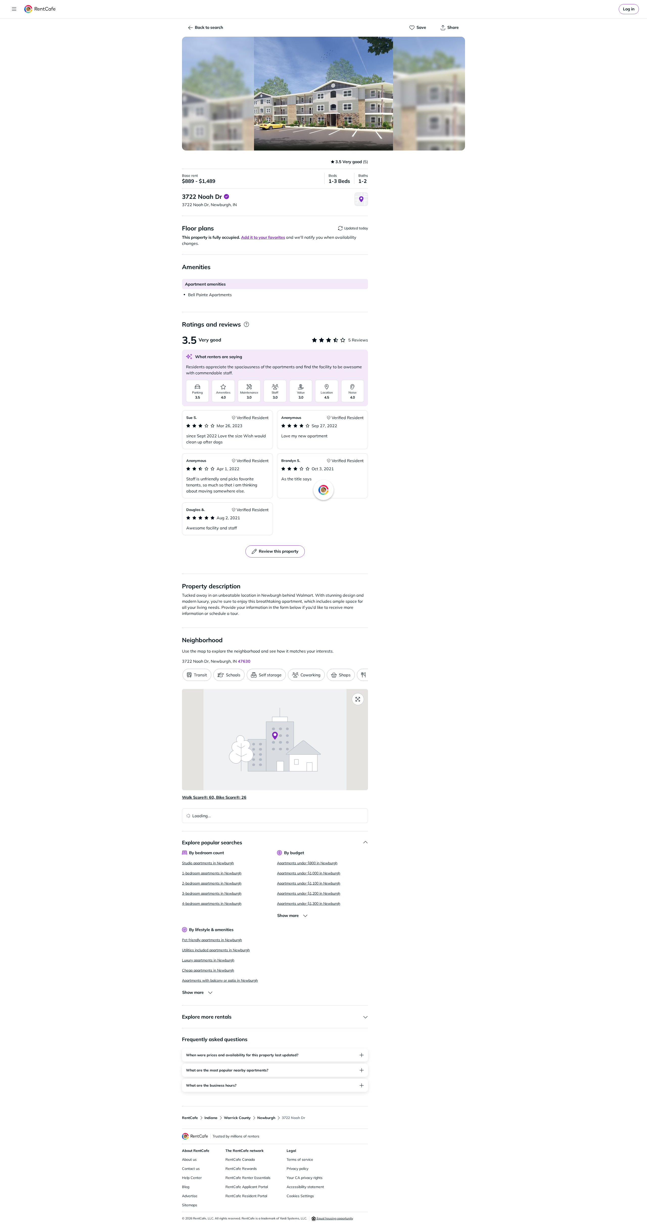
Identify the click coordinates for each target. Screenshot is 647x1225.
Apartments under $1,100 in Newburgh (308, 883)
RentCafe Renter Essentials (247, 1177)
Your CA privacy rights (304, 1177)
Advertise (189, 1196)
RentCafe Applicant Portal (246, 1187)
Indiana (210, 1117)
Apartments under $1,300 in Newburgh (308, 903)
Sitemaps (189, 1205)
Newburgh (266, 1117)
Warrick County (237, 1117)
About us (189, 1159)
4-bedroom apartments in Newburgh (211, 903)
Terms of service (300, 1159)
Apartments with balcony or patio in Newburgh (220, 980)
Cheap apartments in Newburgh (208, 970)
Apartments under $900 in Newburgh (307, 863)
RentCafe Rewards (241, 1168)
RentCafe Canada (240, 1159)
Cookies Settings (300, 1196)
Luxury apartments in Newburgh (208, 960)
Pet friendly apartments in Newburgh (212, 940)
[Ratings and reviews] (246, 324)
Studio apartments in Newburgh (208, 863)
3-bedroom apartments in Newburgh (211, 893)
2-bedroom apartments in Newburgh (211, 883)
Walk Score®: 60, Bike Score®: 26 (214, 797)
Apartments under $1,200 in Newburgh (308, 893)
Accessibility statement (305, 1187)
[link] (629, 9)
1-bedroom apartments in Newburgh (211, 873)
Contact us (191, 1168)
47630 (244, 661)
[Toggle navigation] (14, 9)
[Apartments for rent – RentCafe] (40, 9)
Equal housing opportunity (334, 1218)
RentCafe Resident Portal (246, 1196)
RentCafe (190, 1117)
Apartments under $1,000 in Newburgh (308, 873)
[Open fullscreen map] (358, 699)
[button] (323, 94)
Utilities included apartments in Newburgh (216, 950)
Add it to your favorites (263, 237)
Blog (185, 1187)
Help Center (192, 1177)
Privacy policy (297, 1168)
